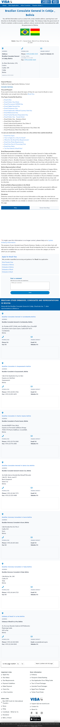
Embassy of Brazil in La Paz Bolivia (13, 616)
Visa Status (6, 677)
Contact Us (34, 706)
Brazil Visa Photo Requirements (14, 142)
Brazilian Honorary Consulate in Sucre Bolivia (17, 517)
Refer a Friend (7, 718)
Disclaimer (6, 715)
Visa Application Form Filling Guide (42, 680)
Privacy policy (34, 725)
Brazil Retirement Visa (11, 112)
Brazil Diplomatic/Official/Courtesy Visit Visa (18, 110)
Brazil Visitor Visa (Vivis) (11, 102)
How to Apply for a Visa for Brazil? (15, 138)
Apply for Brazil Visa (9, 257)
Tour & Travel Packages (38, 683)
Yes (18, 663)
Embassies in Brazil (7, 272)
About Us (34, 709)
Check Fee (6, 689)
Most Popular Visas (7, 262)
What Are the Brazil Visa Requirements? (16, 140)
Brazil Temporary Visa (11, 108)
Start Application (13, 5)
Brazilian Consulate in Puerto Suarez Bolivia (16, 416)
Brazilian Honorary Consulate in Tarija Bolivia (17, 567)
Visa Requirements (8, 680)
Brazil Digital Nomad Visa (12, 106)
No (22, 663)
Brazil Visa (31, 94)
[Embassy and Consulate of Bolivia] (35, 31)
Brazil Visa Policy (9, 146)
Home (4, 5)
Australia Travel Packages (39, 686)
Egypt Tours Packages (38, 689)
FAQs (4, 709)
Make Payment (7, 686)
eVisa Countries (25, 5)
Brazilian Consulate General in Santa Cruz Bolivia (18, 465)
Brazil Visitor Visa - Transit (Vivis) (14, 117)
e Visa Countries (8, 692)
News (4, 706)
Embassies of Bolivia (8, 264)
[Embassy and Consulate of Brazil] (25, 31)
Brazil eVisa (7, 100)
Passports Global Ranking (39, 677)
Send (30, 292)
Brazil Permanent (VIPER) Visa (13, 104)
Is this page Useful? (9, 664)
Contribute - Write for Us (10, 712)
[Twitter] (36, 712)
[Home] (6, 1)
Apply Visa (6, 674)
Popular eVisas (37, 5)
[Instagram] (41, 712)
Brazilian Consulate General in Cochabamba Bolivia (19, 317)
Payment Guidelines (9, 683)
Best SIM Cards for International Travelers (13, 702)
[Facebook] (31, 712)
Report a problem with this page (44, 663)
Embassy (34, 674)
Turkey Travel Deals (37, 692)
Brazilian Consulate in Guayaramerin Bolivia (16, 366)
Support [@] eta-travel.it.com (40, 703)
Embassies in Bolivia (8, 267)
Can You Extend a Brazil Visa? (13, 148)
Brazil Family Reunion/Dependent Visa (16, 115)
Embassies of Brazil (7, 269)
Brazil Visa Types (9, 135)
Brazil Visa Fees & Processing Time (15, 144)
